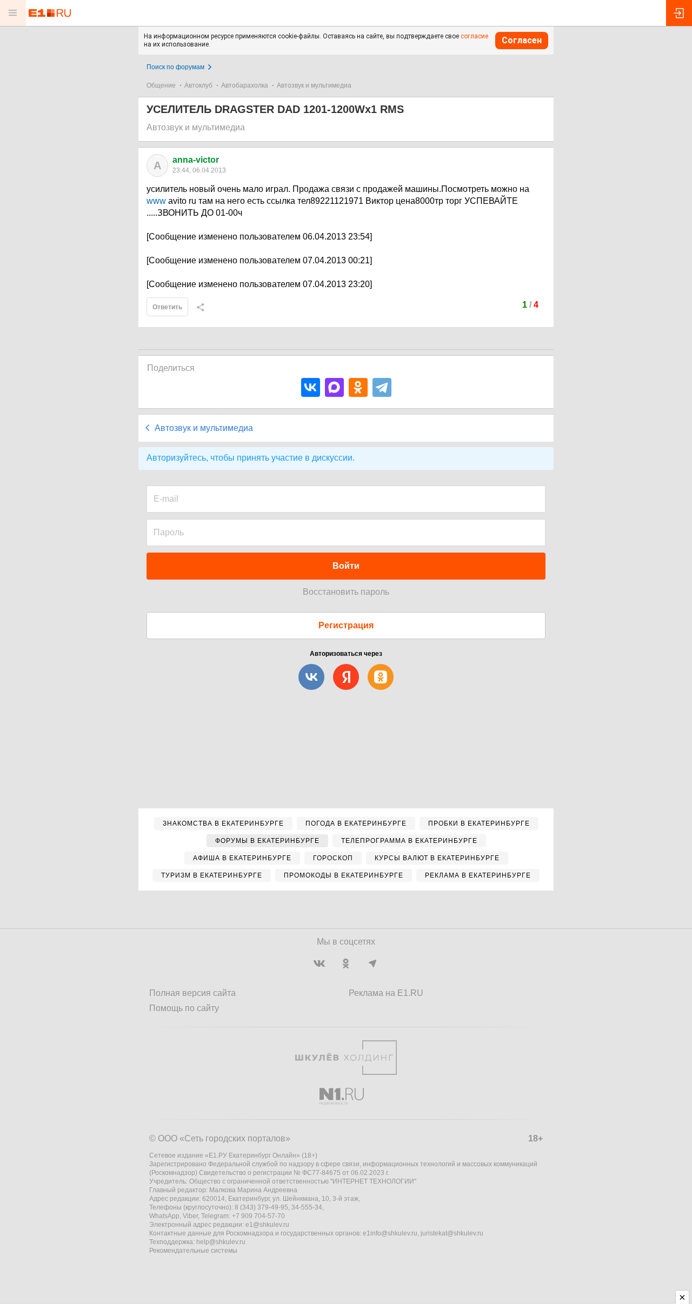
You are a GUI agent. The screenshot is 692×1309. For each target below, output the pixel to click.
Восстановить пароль (346, 591)
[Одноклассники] (358, 387)
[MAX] (334, 387)
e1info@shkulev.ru (390, 1233)
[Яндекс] (346, 677)
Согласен (522, 40)
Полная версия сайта (192, 993)
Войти (346, 565)
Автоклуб (198, 85)
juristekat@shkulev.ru (452, 1233)
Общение (161, 85)
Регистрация (346, 625)
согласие (474, 36)
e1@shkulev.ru (267, 1224)
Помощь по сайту (184, 1008)
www (156, 200)
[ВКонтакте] (310, 387)
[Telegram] (381, 387)
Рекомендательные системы (193, 1250)
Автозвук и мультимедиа (314, 85)
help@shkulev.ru (220, 1242)
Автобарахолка (244, 85)
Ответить (167, 307)
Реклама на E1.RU (386, 993)
